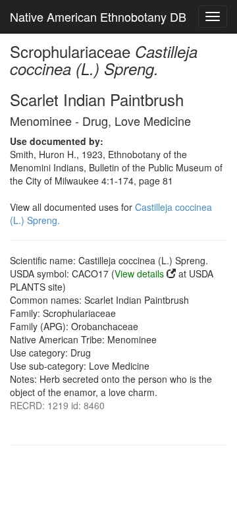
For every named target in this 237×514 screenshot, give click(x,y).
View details (139, 273)
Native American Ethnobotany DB (98, 16)
